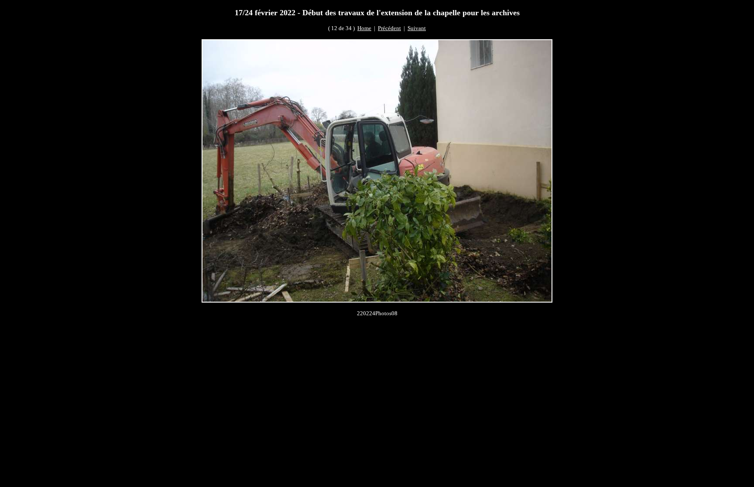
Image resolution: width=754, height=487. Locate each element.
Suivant (417, 28)
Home (364, 28)
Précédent (389, 28)
